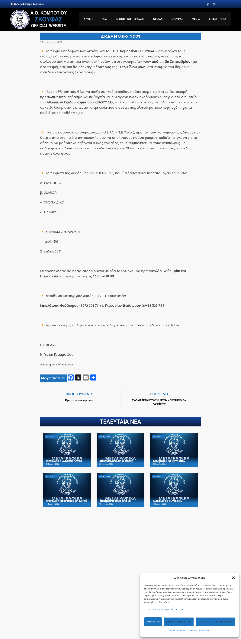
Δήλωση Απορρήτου (199, 630)
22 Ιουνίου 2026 (52, 464)
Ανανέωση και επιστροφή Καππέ (66, 501)
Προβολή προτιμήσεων (215, 621)
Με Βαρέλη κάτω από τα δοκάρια (115, 501)
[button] (233, 578)
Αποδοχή (153, 621)
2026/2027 (51, 436)
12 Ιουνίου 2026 (159, 504)
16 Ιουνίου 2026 (52, 504)
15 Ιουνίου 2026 (106, 504)
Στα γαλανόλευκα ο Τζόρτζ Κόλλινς (116, 461)
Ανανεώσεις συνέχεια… (167, 501)
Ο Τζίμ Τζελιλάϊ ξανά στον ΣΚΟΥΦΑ (169, 461)
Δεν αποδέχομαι (179, 621)
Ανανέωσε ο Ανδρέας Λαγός (64, 461)
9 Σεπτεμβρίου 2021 (51, 42)
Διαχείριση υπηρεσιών (164, 609)
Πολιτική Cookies (176, 630)
